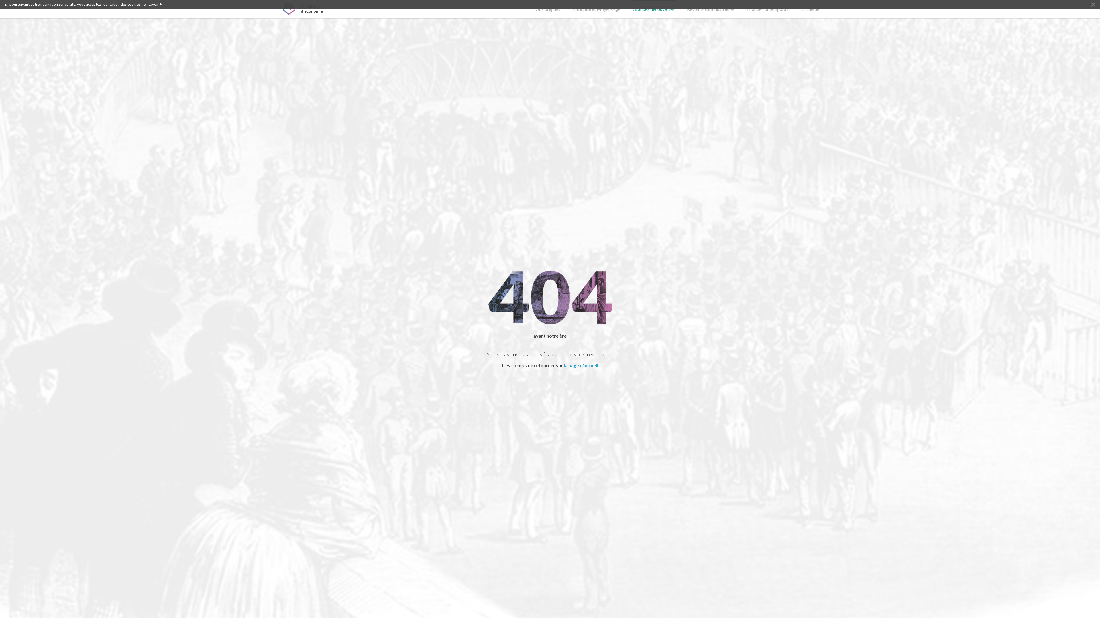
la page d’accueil (581, 365)
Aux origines (548, 9)
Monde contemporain (768, 9)
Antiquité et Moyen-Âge (596, 9)
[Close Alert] (1093, 5)
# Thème (810, 9)
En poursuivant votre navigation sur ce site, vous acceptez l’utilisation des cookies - (83, 4)
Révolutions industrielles (711, 9)
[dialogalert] (550, 4)
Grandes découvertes (654, 9)
